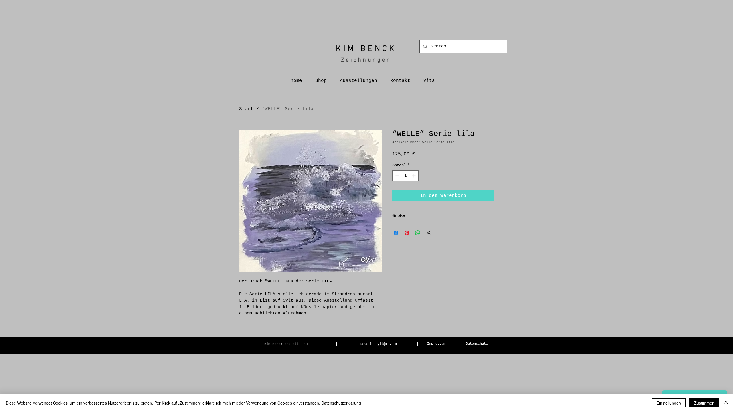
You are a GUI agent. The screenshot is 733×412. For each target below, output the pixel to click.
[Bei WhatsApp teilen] (417, 232)
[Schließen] (726, 402)
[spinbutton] (405, 176)
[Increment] (414, 176)
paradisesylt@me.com (378, 344)
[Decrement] (396, 176)
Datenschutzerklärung (341, 403)
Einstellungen (669, 403)
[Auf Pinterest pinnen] (406, 232)
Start (246, 109)
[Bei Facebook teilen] (396, 232)
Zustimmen (704, 403)
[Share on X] (428, 232)
